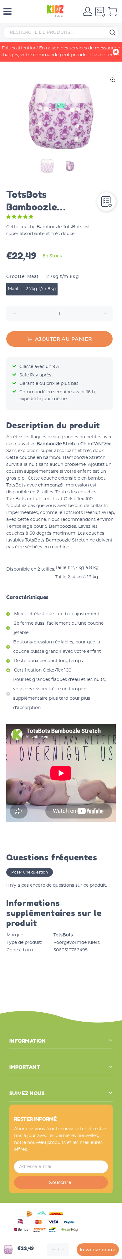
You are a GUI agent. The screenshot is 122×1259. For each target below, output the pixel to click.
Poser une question (29, 872)
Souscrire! (61, 1183)
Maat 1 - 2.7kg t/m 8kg (32, 289)
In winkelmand (98, 1250)
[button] (20, 217)
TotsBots (63, 935)
